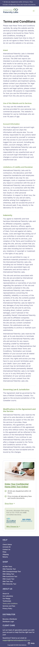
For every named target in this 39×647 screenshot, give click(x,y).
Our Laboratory (8, 596)
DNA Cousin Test (8, 579)
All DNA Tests (7, 566)
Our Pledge (6, 598)
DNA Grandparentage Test (12, 571)
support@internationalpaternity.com (16, 640)
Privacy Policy (7, 608)
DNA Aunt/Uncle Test (10, 576)
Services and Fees (9, 606)
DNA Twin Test (8, 581)
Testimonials (7, 601)
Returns (5, 557)
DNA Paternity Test (9, 569)
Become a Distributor (10, 619)
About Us (6, 593)
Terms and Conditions (10, 603)
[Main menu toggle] (34, 11)
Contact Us (6, 549)
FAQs (4, 552)
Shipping (6, 554)
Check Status (7, 544)
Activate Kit (7, 547)
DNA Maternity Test (9, 584)
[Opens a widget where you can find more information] (31, 643)
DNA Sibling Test (8, 574)
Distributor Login (8, 621)
